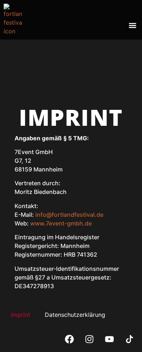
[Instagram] (89, 339)
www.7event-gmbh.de (61, 223)
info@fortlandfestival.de (69, 214)
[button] (132, 25)
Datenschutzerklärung (75, 314)
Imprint (20, 314)
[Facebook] (69, 339)
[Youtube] (109, 339)
